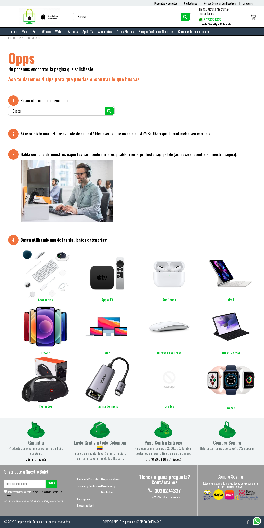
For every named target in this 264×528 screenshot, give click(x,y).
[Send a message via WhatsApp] (257, 521)
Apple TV (87, 31)
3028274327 (213, 19)
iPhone (46, 31)
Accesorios (105, 31)
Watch (59, 31)
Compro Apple (23, 521)
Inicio (13, 31)
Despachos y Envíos (111, 479)
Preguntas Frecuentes (165, 3)
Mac (24, 31)
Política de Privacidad (88, 479)
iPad (34, 31)
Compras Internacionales (194, 31)
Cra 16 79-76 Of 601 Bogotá (163, 459)
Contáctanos (190, 3)
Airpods (73, 31)
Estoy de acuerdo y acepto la (33, 493)
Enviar (51, 483)
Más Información (36, 459)
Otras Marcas (125, 31)
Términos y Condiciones (89, 486)
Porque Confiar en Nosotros (156, 31)
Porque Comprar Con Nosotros (220, 3)
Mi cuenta (248, 3)
